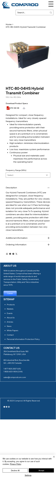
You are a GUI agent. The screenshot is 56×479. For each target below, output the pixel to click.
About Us (11, 317)
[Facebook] (10, 254)
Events (10, 313)
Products (11, 304)
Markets (10, 309)
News (9, 326)
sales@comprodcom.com (15, 377)
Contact (10, 335)
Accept (41, 470)
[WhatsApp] (7, 254)
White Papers (12, 330)
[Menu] (50, 4)
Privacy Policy (15, 464)
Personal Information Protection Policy (23, 339)
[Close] (52, 458)
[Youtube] (9, 407)
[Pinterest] (13, 254)
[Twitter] (16, 254)
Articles (10, 322)
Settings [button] (28, 475)
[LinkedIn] (6, 407)
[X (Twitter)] (4, 407)
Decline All (15, 470)
